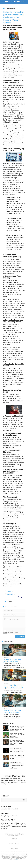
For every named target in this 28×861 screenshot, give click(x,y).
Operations (10, 594)
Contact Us (14, 839)
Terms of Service (14, 843)
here (17, 859)
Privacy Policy (14, 848)
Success (9, 591)
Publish (21, 636)
